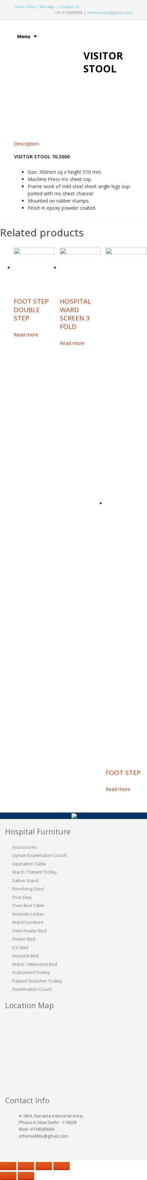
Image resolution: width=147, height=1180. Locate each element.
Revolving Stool (28, 889)
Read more (26, 334)
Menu (23, 36)
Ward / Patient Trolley (34, 872)
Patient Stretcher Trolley (37, 981)
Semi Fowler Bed (29, 931)
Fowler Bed (23, 939)
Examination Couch (32, 989)
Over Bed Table (28, 905)
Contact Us (69, 6)
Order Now (24, 6)
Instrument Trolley (31, 972)
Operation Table (29, 864)
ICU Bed (20, 947)
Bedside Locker (28, 914)
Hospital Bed (25, 956)
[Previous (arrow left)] (8, 1176)
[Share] (26, 1166)
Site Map (47, 6)
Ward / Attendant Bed (34, 964)
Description (26, 143)
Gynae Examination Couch (39, 855)
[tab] (26, 143)
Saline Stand (25, 880)
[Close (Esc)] (8, 1166)
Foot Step (22, 897)
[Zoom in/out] (61, 1166)
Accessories (24, 847)
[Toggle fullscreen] (44, 1166)
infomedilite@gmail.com (110, 12)
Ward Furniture (27, 922)
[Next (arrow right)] (26, 1176)
